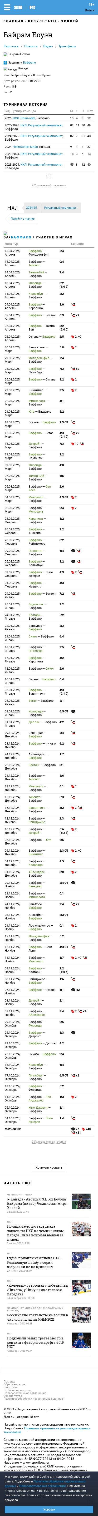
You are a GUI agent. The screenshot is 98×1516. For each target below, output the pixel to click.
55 (72, 164)
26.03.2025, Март (12, 381)
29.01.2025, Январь (12, 595)
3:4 (61, 1011)
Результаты (42, 21)
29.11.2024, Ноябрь (12, 884)
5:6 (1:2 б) (64, 831)
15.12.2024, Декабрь (12, 809)
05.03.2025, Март (12, 488)
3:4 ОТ (63, 882)
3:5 (61, 390)
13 (72, 118)
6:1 (61, 786)
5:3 (61, 797)
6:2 (61, 743)
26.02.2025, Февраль (12, 531)
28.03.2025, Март (12, 370)
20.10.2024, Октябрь (12, 1055)
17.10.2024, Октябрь (12, 1077)
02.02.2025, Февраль (12, 574)
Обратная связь (14, 1384)
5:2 (61, 411)
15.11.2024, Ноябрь (12, 948)
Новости (31, 46)
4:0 (61, 465)
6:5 (61, 476)
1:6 (61, 979)
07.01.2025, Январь (12, 691)
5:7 (61, 957)
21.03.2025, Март (12, 413)
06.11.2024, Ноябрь (12, 991)
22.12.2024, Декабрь (12, 766)
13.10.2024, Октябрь (12, 1087)
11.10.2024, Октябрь (12, 1098)
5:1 (61, 990)
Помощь (9, 1381)
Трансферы (67, 46)
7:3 (61, 368)
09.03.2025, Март (12, 466)
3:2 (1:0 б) (64, 284)
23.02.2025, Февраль (12, 541)
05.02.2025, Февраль (12, 563)
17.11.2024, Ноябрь (12, 938)
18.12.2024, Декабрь (12, 788)
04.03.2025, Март (12, 499)
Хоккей (69, 21)
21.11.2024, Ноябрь (12, 927)
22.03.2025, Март (12, 402)
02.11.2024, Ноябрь (12, 1013)
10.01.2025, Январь (12, 681)
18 (72, 154)
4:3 (61, 572)
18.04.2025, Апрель (12, 252)
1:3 (61, 1097)
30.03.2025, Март (12, 349)
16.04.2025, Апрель (12, 263)
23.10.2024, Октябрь (12, 1045)
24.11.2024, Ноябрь (12, 905)
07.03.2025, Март (12, 477)
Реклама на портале (17, 1390)
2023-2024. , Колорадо (34, 166)
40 (89, 164)
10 (77, 443)
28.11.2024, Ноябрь (12, 895)
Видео (48, 46)
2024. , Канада (27, 146)
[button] (14, 208)
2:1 (61, 1000)
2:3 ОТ (63, 422)
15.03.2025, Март (12, 434)
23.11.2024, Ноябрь (12, 916)
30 (83, 125)
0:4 (61, 261)
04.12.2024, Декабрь (12, 863)
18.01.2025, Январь (12, 648)
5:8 (61, 347)
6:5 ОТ (63, 711)
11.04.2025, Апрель (12, 295)
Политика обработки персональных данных (34, 1398)
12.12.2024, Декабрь (12, 820)
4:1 (61, 401)
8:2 (61, 540)
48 (89, 125)
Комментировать (49, 1167)
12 (89, 118)
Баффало (29, 62)
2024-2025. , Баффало (34, 137)
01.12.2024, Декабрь (12, 873)
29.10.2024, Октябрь (12, 1023)
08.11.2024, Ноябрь (12, 980)
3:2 (61, 294)
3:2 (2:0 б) (64, 327)
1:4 (61, 1118)
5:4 (61, 251)
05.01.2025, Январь (12, 702)
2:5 (61, 336)
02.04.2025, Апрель (12, 338)
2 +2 (78, 336)
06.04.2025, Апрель (12, 327)
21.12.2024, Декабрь (12, 777)
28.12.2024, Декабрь (12, 745)
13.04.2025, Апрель (12, 284)
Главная (14, 21)
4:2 (61, 658)
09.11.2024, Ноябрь (12, 970)
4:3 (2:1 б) (64, 434)
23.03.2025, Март (12, 391)
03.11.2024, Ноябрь (12, 1002)
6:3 (61, 315)
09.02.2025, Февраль (12, 552)
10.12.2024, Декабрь (12, 831)
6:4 (61, 551)
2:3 (61, 625)
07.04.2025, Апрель (12, 317)
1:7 (61, 754)
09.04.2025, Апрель (12, 306)
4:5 (61, 861)
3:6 (61, 775)
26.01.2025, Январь (12, 606)
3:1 (61, 700)
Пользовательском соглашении (42, 1486)
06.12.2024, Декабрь (12, 852)
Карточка (11, 46)
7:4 (61, 272)
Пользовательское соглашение (25, 1393)
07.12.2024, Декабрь (12, 841)
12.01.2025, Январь (12, 670)
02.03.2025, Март (12, 509)
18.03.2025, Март (12, 424)
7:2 (61, 593)
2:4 (61, 508)
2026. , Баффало (27, 118)
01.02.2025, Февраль (12, 584)
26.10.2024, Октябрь (12, 1034)
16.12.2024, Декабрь (12, 798)
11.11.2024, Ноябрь (12, 959)
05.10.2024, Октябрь (12, 1109)
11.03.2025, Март (12, 456)
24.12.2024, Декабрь (12, 756)
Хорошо (49, 1509)
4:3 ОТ (63, 497)
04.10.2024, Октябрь (12, 1120)
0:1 (61, 893)
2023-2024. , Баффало (34, 155)
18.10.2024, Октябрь (12, 1066)
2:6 (61, 486)
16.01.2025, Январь (12, 659)
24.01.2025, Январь (12, 616)
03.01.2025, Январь (12, 713)
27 (89, 146)
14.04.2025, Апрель (12, 274)
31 (83, 136)
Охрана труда (13, 1395)
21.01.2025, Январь (12, 638)
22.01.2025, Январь (12, 627)
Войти (89, 10)
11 (77, 125)
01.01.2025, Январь (12, 723)
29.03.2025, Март (12, 359)
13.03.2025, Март (12, 445)
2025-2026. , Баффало (34, 127)
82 (72, 125)
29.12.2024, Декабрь (12, 734)
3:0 (61, 304)
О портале (10, 1387)
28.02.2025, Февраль (12, 520)
